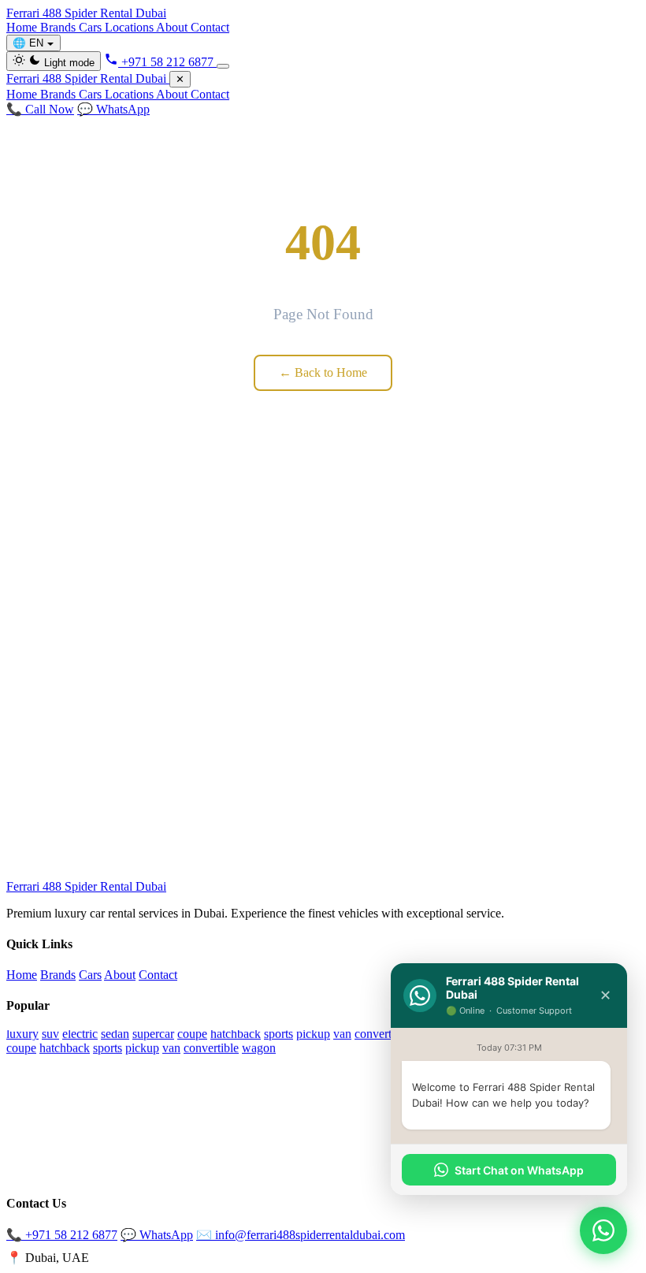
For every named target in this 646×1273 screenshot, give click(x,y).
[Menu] (223, 66)
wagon (259, 1047)
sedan (115, 1033)
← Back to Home (323, 372)
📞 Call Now (40, 109)
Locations (130, 27)
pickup (313, 1033)
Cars (92, 27)
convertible (382, 1033)
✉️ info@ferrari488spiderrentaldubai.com (300, 1234)
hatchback (235, 1033)
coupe (192, 1033)
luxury (22, 1033)
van (342, 1033)
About (173, 27)
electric (80, 1033)
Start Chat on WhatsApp (519, 1170)
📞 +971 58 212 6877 (61, 1234)
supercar (153, 1033)
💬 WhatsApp (113, 109)
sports (278, 1033)
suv (50, 1033)
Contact (210, 27)
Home (23, 27)
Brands (59, 27)
